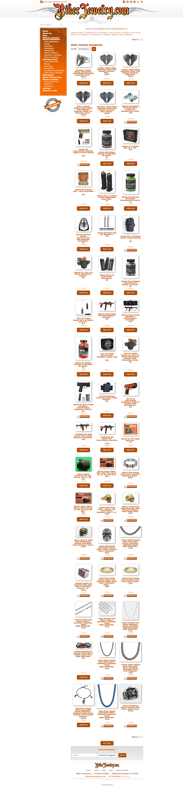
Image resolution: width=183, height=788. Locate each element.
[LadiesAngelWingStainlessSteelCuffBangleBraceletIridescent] (131, 72)
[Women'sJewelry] (52, 54)
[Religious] (48, 86)
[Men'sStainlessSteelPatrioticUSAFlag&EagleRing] (130, 707)
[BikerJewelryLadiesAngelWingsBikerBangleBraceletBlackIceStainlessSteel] (83, 109)
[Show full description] (113, 111)
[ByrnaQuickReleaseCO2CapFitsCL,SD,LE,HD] (83, 475)
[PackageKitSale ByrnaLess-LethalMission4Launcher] (83, 435)
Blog (103, 770)
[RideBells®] (48, 75)
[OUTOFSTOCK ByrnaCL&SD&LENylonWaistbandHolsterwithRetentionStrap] (130, 357)
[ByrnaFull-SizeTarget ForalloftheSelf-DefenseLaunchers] (83, 238)
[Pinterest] (127, 2)
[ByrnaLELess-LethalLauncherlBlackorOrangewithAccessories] (130, 402)
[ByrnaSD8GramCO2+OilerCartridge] (83, 190)
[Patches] (47, 88)
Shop (111, 770)
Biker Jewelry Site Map (107, 780)
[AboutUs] (47, 33)
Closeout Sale (95, 35)
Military (114, 35)
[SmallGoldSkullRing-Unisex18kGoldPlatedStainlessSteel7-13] (106, 509)
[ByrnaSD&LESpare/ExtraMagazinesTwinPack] (107, 197)
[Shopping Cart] (141, 2)
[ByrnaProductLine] (52, 77)
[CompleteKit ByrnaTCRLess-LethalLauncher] (106, 438)
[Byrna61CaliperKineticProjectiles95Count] (83, 364)
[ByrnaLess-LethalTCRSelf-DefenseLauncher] (107, 315)
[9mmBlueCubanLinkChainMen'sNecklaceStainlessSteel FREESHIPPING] (106, 714)
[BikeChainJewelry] (53, 72)
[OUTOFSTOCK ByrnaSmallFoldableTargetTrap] (107, 355)
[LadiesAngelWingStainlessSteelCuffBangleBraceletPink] (107, 70)
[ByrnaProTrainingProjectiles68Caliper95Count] (130, 282)
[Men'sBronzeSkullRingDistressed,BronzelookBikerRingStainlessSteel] (83, 542)
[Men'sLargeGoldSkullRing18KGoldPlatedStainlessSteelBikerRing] (130, 509)
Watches (129, 35)
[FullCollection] (51, 41)
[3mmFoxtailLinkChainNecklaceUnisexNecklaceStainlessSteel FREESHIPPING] (130, 626)
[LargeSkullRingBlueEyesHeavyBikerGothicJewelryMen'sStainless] (107, 548)
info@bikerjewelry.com (95, 776)
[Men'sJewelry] (51, 57)
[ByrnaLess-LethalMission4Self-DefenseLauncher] (130, 317)
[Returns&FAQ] (50, 90)
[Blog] (45, 35)
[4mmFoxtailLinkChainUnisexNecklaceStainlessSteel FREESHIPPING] (83, 623)
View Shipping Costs (101, 29)
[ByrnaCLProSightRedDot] (130, 439)
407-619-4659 (114, 776)
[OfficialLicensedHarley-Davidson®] (51, 38)
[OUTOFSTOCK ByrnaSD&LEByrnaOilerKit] (83, 320)
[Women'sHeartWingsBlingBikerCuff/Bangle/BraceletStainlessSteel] (83, 72)
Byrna (121, 35)
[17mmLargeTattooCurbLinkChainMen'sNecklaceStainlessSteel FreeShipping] (130, 668)
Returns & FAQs (122, 770)
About (96, 770)
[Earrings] (48, 45)
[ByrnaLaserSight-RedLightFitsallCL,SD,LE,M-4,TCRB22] (107, 473)
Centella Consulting (138, 778)
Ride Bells (103, 33)
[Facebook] (124, 2)
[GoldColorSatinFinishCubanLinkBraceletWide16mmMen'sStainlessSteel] (107, 581)
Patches (126, 33)
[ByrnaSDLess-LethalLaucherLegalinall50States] (83, 150)
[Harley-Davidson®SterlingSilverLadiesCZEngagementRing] (130, 108)
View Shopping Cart (119, 29)
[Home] (45, 31)
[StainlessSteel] (50, 59)
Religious (84, 35)
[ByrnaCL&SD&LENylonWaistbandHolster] (83, 274)
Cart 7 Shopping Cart (107, 784)
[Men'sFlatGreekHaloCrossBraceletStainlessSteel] (130, 474)
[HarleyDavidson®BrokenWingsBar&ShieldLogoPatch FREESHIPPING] (83, 654)
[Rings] (47, 43)
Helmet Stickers (115, 33)
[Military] (48, 83)
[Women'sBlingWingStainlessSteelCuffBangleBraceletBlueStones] (106, 109)
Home (92, 11)
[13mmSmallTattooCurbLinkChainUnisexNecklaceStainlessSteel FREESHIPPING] (130, 543)
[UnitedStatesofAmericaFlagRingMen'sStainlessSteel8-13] (83, 585)
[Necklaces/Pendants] (54, 70)
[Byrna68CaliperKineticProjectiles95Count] (107, 153)
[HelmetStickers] (50, 79)
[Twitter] (131, 2)
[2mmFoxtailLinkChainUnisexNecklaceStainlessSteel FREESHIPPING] (106, 622)
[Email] (134, 2)
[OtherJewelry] (51, 52)
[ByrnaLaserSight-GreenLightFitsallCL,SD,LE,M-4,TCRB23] (83, 508)
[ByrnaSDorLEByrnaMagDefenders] (107, 276)
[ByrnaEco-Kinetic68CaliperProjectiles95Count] (130, 198)
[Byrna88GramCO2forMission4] (107, 233)
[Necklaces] (49, 50)
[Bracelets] (49, 48)
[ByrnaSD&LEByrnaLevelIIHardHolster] (130, 237)
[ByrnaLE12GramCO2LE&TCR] (130, 147)
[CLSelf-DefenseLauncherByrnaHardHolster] (107, 397)
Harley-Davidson (77, 33)
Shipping (106, 35)
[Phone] (138, 2)
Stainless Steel (91, 33)
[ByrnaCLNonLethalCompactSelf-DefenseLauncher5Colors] (83, 407)
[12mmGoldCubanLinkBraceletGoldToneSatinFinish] (130, 579)
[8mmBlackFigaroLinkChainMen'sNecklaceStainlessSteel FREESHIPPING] (106, 663)
